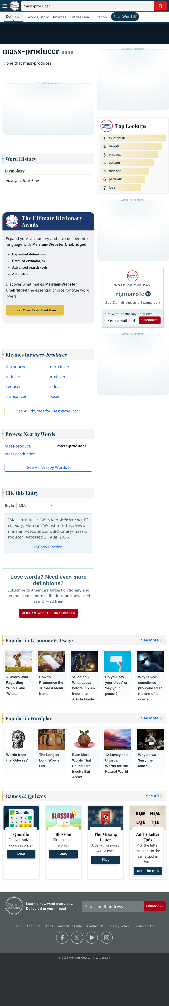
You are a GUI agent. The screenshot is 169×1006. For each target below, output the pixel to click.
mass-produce (18, 446)
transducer (16, 396)
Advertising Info (70, 926)
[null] (148, 293)
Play (21, 854)
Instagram (107, 938)
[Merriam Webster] (132, 276)
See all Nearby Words (47, 467)
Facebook (62, 938)
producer (57, 376)
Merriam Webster (14, 905)
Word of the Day (132, 285)
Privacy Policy (119, 926)
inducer (13, 376)
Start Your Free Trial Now (34, 310)
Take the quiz (148, 871)
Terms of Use (144, 926)
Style (9, 505)
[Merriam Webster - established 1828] (14, 6)
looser (54, 396)
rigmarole (129, 294)
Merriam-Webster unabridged (48, 613)
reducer (13, 386)
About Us (33, 926)
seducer (55, 386)
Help (18, 926)
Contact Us (95, 926)
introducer (16, 366)
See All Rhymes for (47, 411)
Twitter (77, 938)
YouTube (92, 938)
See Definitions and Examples (131, 302)
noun (67, 51)
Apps (49, 926)
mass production (20, 454)
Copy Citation (50, 547)
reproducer (58, 366)
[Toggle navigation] (5, 6)
